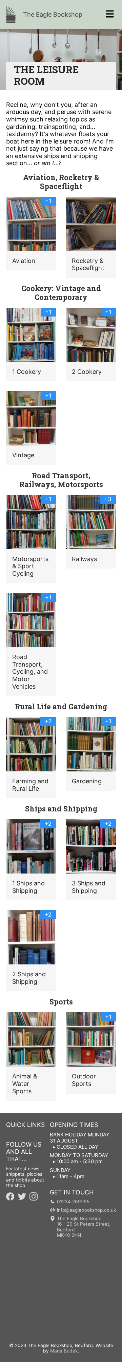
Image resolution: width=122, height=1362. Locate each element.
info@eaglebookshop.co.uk (86, 1210)
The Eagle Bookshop (52, 14)
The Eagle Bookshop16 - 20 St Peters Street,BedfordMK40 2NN (83, 1227)
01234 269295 (73, 1201)
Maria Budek (64, 1351)
